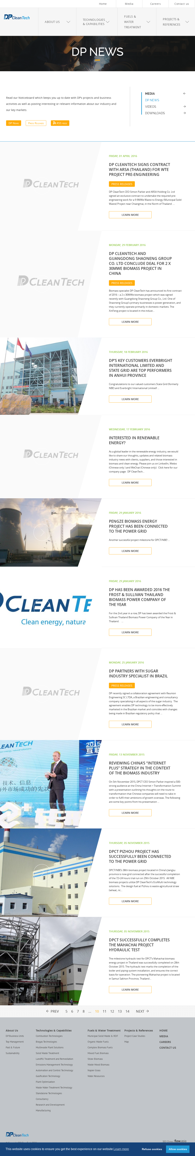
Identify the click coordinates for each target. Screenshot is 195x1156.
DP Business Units (15, 1036)
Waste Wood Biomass (98, 1064)
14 (127, 1011)
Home (103, 4)
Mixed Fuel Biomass (98, 1053)
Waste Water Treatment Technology (54, 1087)
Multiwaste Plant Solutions (49, 1047)
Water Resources (96, 1076)
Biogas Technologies (46, 1042)
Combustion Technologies (49, 1036)
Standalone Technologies (49, 1093)
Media (129, 4)
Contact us (181, 4)
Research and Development (50, 1105)
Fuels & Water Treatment (104, 1030)
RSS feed (62, 123)
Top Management (15, 1042)
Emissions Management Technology (54, 1064)
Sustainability (12, 1053)
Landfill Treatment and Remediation (54, 1059)
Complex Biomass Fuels (100, 1047)
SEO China (168, 1141)
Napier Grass (94, 1070)
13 (120, 1011)
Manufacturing (43, 1110)
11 (104, 1011)
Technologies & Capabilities (54, 1030)
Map (126, 1042)
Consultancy (42, 1099)
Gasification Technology (48, 1076)
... (89, 1011)
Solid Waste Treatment (47, 1053)
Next (140, 1011)
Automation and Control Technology (54, 1070)
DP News (97, 52)
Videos (150, 106)
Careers (155, 4)
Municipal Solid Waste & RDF (103, 1036)
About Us (12, 1030)
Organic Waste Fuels (98, 1042)
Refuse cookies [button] (152, 1149)
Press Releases (36, 123)
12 (112, 1011)
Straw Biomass (95, 1059)
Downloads (155, 113)
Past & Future (13, 1047)
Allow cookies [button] (178, 1149)
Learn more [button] (121, 1149)
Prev (55, 1011)
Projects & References (138, 1030)
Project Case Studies (134, 1036)
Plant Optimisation (45, 1082)
